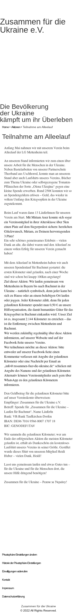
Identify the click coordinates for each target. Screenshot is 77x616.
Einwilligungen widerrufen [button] (15, 571)
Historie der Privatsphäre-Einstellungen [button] (21, 563)
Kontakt (6, 579)
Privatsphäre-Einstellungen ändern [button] (19, 554)
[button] (8, 518)
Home (5, 127)
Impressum (8, 588)
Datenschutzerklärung (13, 596)
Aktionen (15, 127)
